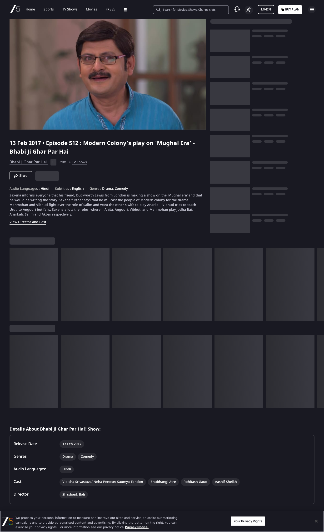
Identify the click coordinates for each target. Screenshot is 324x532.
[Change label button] (248, 10)
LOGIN (266, 9)
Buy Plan (292, 9)
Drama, (108, 188)
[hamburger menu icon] (312, 9)
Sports (49, 9)
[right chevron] (319, 284)
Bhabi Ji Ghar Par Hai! (29, 162)
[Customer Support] (237, 9)
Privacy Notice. (137, 527)
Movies (91, 9)
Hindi (45, 188)
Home (30, 9)
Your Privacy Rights (248, 521)
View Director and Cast (28, 222)
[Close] (316, 521)
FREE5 (110, 9)
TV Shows (69, 9)
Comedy (121, 188)
